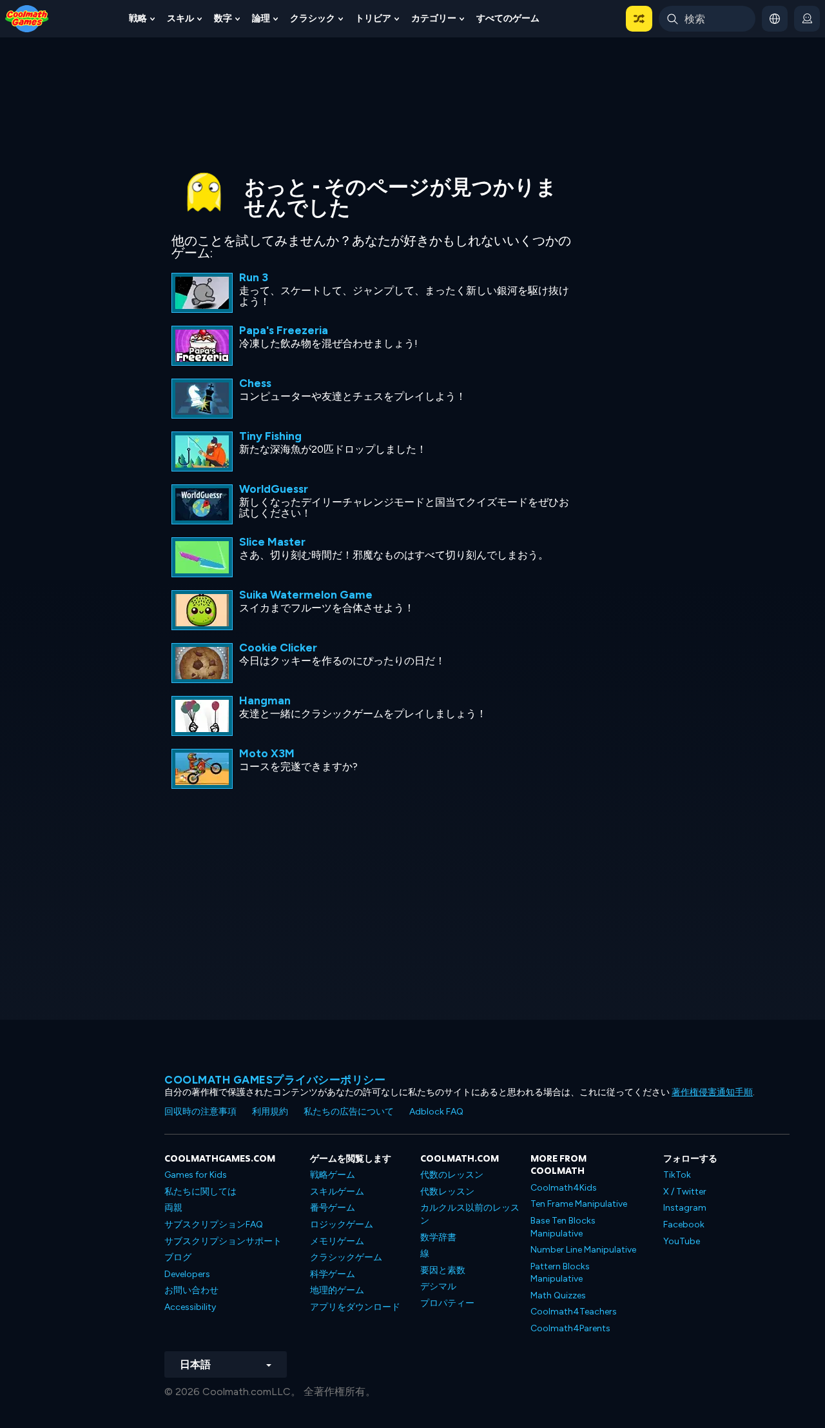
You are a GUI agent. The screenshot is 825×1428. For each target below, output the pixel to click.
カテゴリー (433, 18)
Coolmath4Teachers (573, 1311)
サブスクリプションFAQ (213, 1224)
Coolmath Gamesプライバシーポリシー (274, 1079)
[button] (639, 19)
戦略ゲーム (332, 1174)
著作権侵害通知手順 (712, 1092)
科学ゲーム (332, 1274)
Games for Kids (195, 1174)
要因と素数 (442, 1270)
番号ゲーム (332, 1207)
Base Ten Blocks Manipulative (563, 1227)
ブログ (177, 1257)
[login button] (807, 19)
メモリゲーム (337, 1241)
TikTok (677, 1174)
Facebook (683, 1224)
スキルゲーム (337, 1191)
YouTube (681, 1241)
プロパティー (447, 1303)
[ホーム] (27, 18)
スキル (180, 18)
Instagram (684, 1207)
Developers (187, 1274)
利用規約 (270, 1111)
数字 (223, 18)
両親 (173, 1207)
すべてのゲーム (507, 18)
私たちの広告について (349, 1111)
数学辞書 (438, 1237)
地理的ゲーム (337, 1290)
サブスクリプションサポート (223, 1241)
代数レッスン (447, 1191)
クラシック (312, 18)
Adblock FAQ (436, 1111)
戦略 (138, 18)
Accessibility (190, 1307)
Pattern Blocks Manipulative (560, 1273)
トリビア (373, 18)
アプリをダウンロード (355, 1307)
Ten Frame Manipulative (578, 1203)
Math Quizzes (558, 1295)
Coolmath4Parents (570, 1328)
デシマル (438, 1286)
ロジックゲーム (341, 1224)
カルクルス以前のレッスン (469, 1214)
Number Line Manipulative (583, 1249)
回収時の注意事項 (200, 1111)
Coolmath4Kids (563, 1187)
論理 (261, 18)
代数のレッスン (451, 1174)
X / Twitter (684, 1191)
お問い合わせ (191, 1290)
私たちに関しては (200, 1191)
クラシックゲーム (346, 1257)
